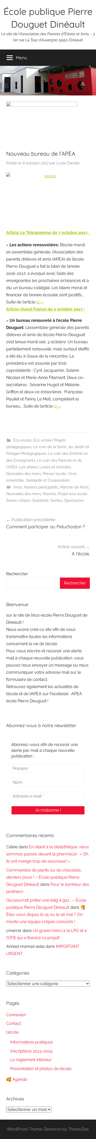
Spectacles (74, 500)
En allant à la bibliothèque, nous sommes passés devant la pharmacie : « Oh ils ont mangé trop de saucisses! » (47, 854)
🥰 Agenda (16, 1079)
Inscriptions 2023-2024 (31, 1051)
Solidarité (40, 500)
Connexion (16, 1014)
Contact (13, 1023)
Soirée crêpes (18, 500)
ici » (40, 302)
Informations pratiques (31, 1042)
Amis (17, 487)
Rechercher (17, 573)
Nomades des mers (23, 473)
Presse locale (54, 473)
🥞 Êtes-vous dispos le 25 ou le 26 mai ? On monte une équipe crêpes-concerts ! (46, 914)
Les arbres (28, 467)
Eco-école (22, 440)
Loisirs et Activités (55, 467)
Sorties (56, 500)
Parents (49, 494)
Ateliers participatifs (41, 487)
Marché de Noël (74, 487)
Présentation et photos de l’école (40, 1068)
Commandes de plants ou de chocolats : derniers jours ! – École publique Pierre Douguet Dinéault (44, 877)
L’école (12, 1032)
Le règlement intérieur (31, 1059)
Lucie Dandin (68, 163)
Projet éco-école (72, 494)
